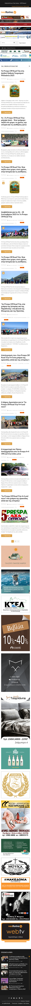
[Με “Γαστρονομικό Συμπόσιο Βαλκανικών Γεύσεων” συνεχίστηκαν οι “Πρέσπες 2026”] (4, 988)
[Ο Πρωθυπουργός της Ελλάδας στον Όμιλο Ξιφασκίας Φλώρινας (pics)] (4, 966)
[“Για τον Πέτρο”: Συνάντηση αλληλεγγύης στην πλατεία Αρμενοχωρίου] (4, 980)
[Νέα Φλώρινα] (8, 12)
